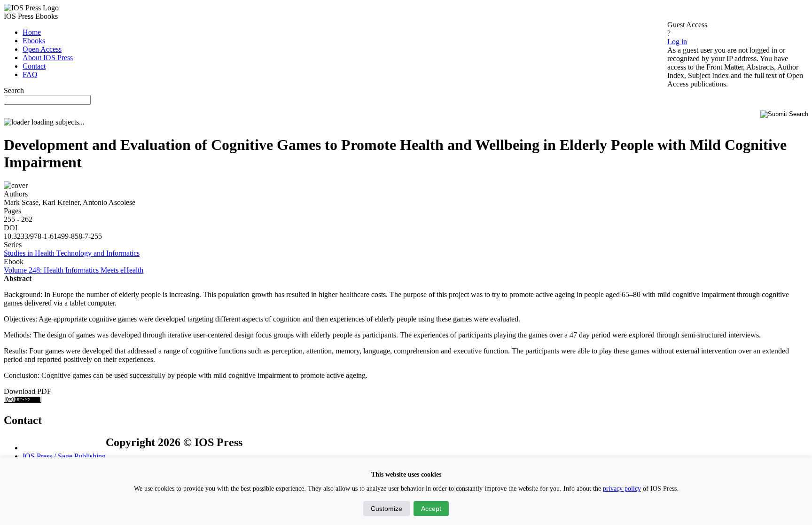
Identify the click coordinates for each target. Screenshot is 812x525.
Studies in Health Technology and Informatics (72, 253)
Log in (677, 42)
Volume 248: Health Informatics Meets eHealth (73, 270)
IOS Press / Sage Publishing (64, 456)
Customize (386, 508)
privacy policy (622, 488)
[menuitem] (32, 32)
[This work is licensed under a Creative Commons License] (22, 400)
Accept (431, 508)
